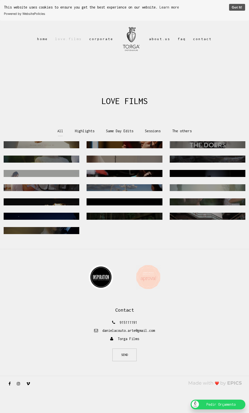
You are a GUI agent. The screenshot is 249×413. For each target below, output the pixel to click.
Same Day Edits (119, 131)
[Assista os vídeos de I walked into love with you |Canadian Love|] (41, 216)
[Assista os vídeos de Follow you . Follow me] (41, 144)
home (42, 39)
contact (202, 39)
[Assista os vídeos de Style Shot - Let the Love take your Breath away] (41, 159)
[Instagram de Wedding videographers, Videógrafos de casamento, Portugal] (20, 383)
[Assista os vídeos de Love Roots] (124, 216)
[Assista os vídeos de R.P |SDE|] (207, 187)
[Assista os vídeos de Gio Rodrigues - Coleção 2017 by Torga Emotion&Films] (124, 159)
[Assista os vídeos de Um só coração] (207, 216)
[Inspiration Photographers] (101, 277)
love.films (68, 39)
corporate (101, 39)
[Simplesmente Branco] (148, 277)
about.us (159, 39)
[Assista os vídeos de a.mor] (207, 159)
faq (182, 39)
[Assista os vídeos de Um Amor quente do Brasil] (41, 173)
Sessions (152, 131)
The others (182, 131)
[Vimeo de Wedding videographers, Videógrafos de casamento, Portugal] (30, 383)
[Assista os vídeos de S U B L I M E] (207, 201)
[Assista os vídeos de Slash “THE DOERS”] (207, 144)
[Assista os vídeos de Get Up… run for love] (124, 187)
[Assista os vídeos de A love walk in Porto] (124, 173)
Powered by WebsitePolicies (24, 14)
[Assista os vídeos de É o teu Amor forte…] (41, 201)
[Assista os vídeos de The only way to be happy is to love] (41, 230)
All (60, 131)
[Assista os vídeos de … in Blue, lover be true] (41, 187)
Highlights (84, 131)
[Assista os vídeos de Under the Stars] (207, 173)
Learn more (169, 7)
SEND (124, 355)
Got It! (237, 7)
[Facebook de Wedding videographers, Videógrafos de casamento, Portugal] (11, 383)
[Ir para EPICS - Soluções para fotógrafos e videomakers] (215, 383)
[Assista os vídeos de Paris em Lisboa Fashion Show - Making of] (124, 144)
